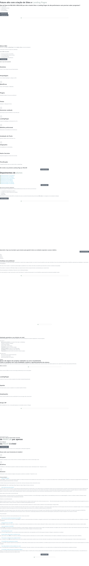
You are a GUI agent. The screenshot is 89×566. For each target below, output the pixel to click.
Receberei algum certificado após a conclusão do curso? (10, 534)
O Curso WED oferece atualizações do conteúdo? (9, 541)
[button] (44, 478)
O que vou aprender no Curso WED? (7, 526)
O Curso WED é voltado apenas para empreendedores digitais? (11, 549)
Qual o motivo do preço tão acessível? (7, 487)
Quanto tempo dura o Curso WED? (7, 522)
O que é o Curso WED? (5, 478)
